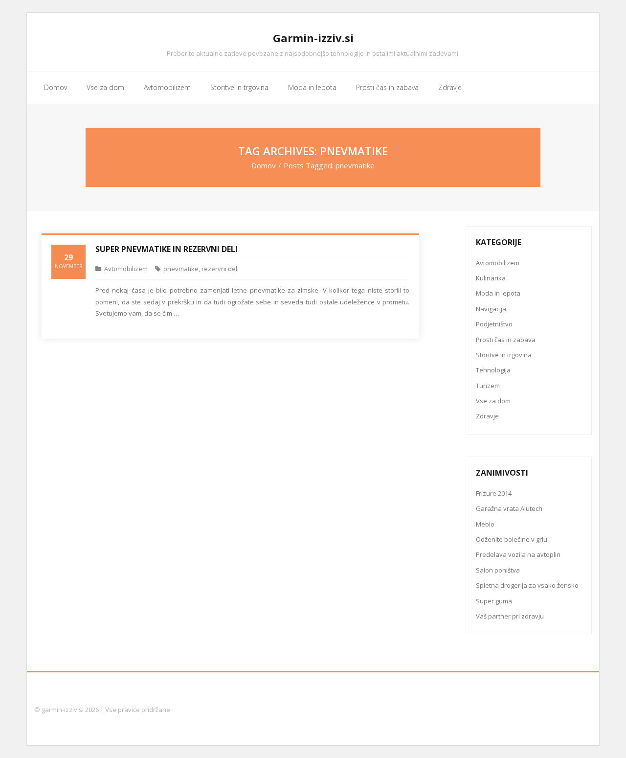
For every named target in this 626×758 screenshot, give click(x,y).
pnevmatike (181, 268)
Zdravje (487, 416)
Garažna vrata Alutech (509, 508)
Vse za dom (493, 400)
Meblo (485, 524)
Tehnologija (493, 370)
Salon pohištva (498, 570)
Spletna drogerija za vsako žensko (527, 585)
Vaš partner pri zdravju (510, 616)
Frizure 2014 (494, 493)
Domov (263, 165)
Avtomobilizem (126, 268)
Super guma (494, 601)
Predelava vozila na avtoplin (518, 554)
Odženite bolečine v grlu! (512, 539)
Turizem (488, 385)
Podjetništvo (494, 324)
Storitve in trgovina (504, 354)
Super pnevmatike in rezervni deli (166, 249)
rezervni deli (220, 268)
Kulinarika (491, 278)
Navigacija (491, 308)
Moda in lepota (498, 293)
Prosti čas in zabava (506, 339)
